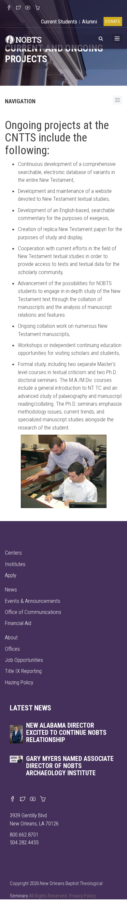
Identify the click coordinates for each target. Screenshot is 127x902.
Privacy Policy (82, 896)
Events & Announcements (32, 601)
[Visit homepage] (23, 39)
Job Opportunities (24, 660)
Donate (112, 21)
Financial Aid (18, 623)
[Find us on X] (22, 799)
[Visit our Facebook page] (12, 799)
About (11, 637)
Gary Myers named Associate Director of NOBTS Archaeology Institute (70, 766)
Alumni (89, 21)
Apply (10, 575)
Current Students (59, 21)
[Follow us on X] (18, 8)
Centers (13, 552)
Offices (12, 649)
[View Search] (100, 37)
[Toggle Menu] (117, 38)
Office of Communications (33, 612)
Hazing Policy (19, 682)
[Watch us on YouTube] (27, 8)
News (11, 589)
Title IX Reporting (23, 671)
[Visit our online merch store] (37, 8)
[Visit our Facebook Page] (9, 8)
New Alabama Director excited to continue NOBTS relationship (66, 732)
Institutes (15, 564)
